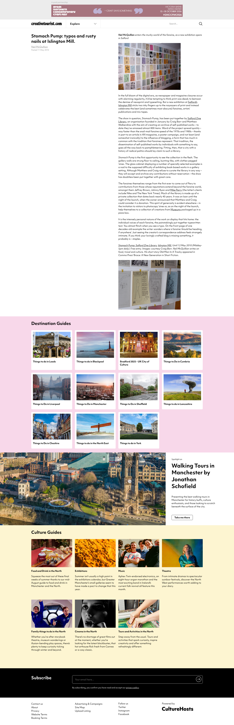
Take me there (182, 517)
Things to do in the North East (93, 443)
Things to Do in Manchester (91, 404)
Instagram (124, 711)
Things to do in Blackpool (90, 361)
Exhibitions (81, 570)
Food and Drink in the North (46, 570)
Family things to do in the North (48, 631)
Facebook (123, 714)
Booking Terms (39, 718)
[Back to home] (46, 24)
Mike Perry (176, 189)
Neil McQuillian (39, 46)
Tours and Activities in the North (135, 631)
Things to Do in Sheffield (133, 404)
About (34, 707)
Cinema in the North (86, 631)
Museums (176, 209)
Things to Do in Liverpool (46, 404)
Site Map (80, 707)
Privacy (35, 711)
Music (121, 570)
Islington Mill (164, 245)
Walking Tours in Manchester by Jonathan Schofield (193, 476)
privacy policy (132, 687)
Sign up (199, 679)
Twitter (122, 707)
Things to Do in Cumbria (177, 361)
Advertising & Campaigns (88, 703)
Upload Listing (83, 711)
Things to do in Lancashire (178, 404)
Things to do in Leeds (44, 361)
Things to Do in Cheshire (46, 443)
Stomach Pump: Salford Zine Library (137, 245)
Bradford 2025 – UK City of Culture (134, 363)
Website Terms (39, 714)
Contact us (37, 703)
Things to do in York (130, 443)
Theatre (166, 570)
